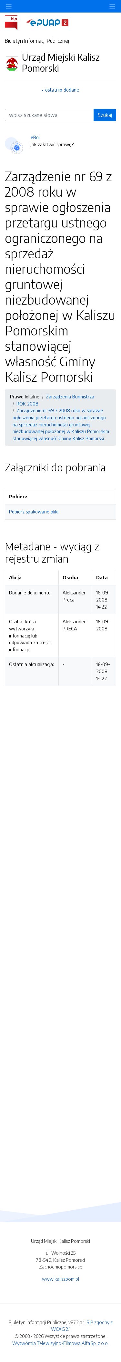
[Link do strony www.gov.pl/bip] (15, 22)
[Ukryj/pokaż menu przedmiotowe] (8, 6)
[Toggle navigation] (112, 6)
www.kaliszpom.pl (60, 1279)
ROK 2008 (27, 403)
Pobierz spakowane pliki (33, 511)
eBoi (35, 137)
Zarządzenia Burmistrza (70, 396)
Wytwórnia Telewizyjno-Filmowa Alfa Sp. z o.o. (60, 1343)
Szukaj (105, 115)
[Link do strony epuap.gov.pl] (47, 22)
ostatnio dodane (62, 90)
